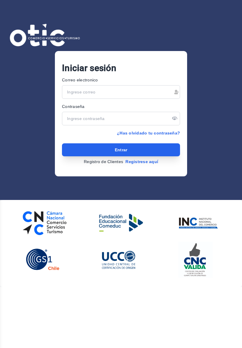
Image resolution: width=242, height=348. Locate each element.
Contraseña (73, 106)
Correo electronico (80, 80)
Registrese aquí (141, 161)
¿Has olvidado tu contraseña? (148, 133)
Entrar (121, 149)
